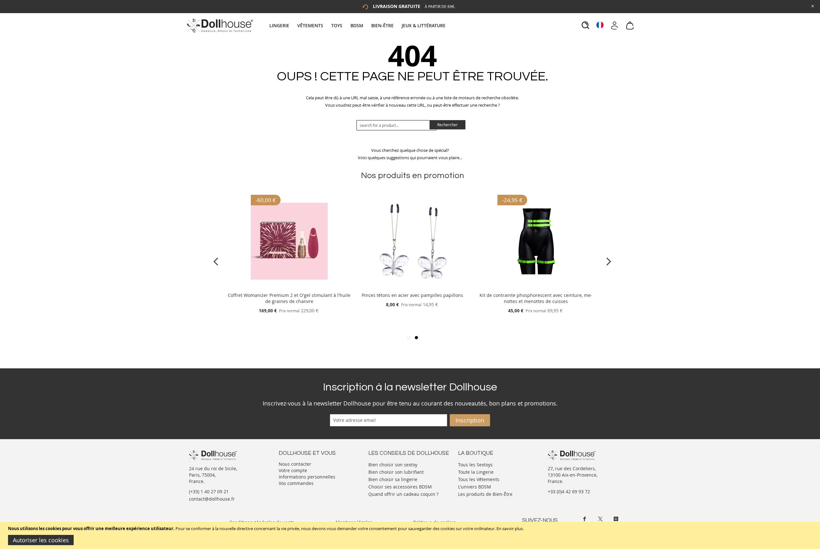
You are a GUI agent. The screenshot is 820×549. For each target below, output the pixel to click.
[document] (411, 535)
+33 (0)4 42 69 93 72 (569, 491)
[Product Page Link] (289, 287)
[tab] (358, 25)
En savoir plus (509, 528)
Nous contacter (295, 464)
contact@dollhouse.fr (212, 499)
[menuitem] (282, 25)
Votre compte (293, 470)
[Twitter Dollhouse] (600, 518)
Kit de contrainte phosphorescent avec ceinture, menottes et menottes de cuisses (536, 298)
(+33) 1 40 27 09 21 (209, 491)
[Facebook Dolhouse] (584, 518)
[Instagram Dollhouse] (616, 518)
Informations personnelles (307, 477)
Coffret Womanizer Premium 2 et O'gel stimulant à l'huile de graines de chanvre (289, 298)
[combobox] (397, 125)
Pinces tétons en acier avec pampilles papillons (412, 295)
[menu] (358, 25)
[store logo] (219, 25)
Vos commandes (296, 483)
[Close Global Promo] (812, 5)
